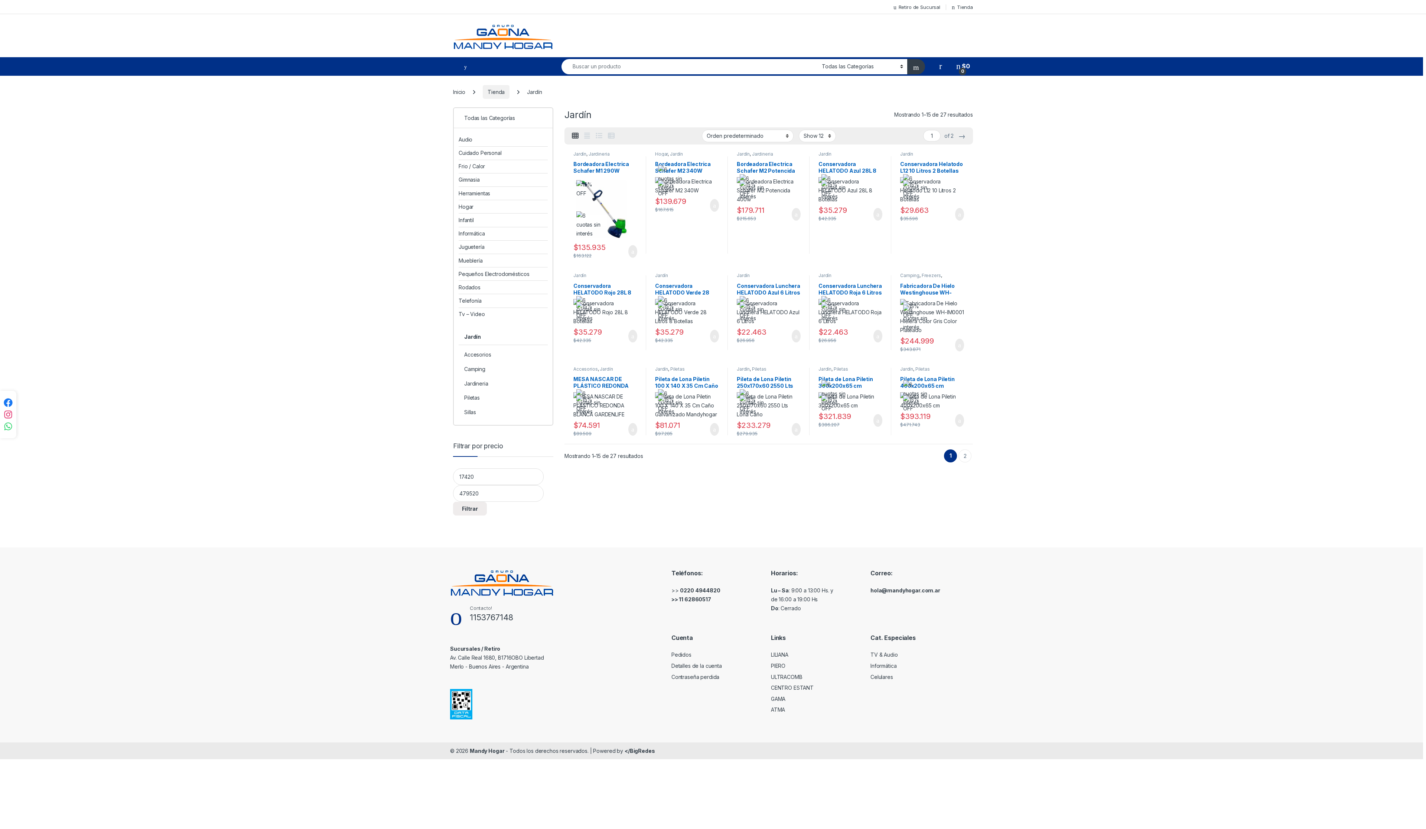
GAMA (778, 699)
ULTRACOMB (786, 677)
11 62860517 (695, 599)
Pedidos (681, 654)
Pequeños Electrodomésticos (494, 274)
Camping (909, 275)
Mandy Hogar (487, 751)
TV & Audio (884, 654)
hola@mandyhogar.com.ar (905, 590)
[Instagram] (8, 414)
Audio (465, 139)
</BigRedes (640, 751)
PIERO (778, 666)
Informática (472, 233)
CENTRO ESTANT (792, 688)
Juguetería (472, 247)
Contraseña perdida (695, 677)
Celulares (881, 677)
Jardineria (599, 154)
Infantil (466, 220)
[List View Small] (611, 136)
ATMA (778, 709)
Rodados (470, 287)
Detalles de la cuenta (696, 666)
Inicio (459, 92)
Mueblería (471, 260)
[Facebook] (8, 402)
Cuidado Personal (480, 153)
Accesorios (585, 369)
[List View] (599, 136)
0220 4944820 (700, 590)
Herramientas (474, 193)
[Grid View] (575, 136)
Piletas (677, 369)
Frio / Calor (472, 166)
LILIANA (779, 654)
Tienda (965, 7)
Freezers (931, 275)
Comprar (626, 251)
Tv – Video (472, 314)
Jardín (579, 154)
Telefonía (470, 301)
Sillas (470, 412)
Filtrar (470, 508)
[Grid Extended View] (587, 136)
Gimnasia (469, 179)
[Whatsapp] (8, 426)
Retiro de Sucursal (919, 7)
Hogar (661, 154)
